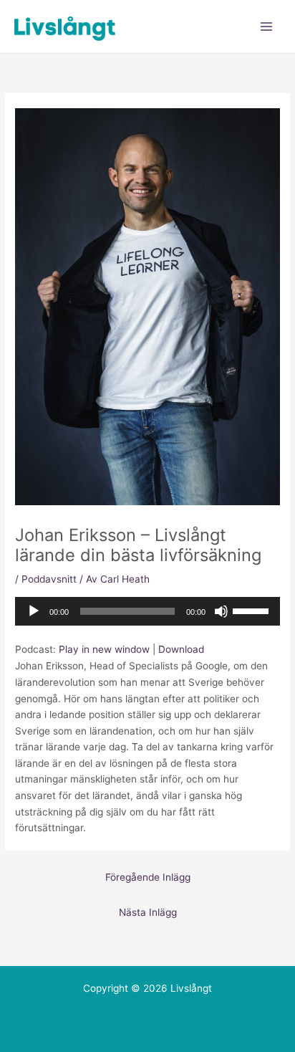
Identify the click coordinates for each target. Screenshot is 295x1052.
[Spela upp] (33, 611)
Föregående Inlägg (147, 877)
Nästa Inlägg (148, 912)
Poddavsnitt (49, 579)
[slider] (253, 610)
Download (181, 649)
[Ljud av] (221, 611)
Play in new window (104, 649)
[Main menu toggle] (266, 27)
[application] (147, 611)
